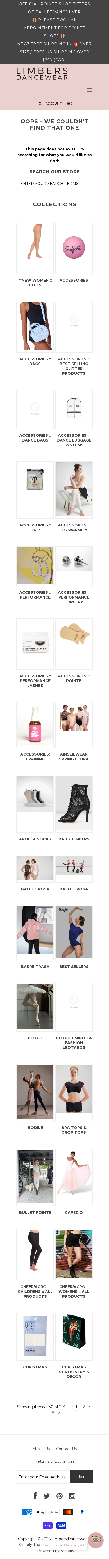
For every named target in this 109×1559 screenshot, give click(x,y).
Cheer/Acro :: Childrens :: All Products (35, 1291)
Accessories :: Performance (35, 595)
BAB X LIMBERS (73, 839)
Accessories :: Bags (35, 361)
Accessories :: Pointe (74, 678)
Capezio (74, 1212)
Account (54, 103)
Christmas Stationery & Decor (74, 1372)
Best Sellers (74, 966)
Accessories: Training (35, 756)
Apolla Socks (35, 839)
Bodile (35, 1127)
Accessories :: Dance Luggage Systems (74, 440)
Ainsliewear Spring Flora (74, 756)
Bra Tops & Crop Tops (74, 1130)
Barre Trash (35, 966)
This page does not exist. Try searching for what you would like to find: (54, 155)
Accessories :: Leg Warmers (74, 527)
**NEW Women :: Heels (35, 282)
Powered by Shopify (55, 1550)
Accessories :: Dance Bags (35, 438)
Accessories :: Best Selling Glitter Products (74, 366)
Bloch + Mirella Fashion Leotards (74, 1043)
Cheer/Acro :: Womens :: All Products (73, 1291)
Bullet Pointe (35, 1212)
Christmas (35, 1367)
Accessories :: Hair (35, 527)
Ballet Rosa (35, 889)
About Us (41, 1448)
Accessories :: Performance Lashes (35, 681)
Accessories (74, 280)
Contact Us (66, 1448)
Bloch (35, 1038)
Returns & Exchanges (55, 1461)
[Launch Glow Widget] (96, 1540)
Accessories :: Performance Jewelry (74, 597)
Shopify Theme (33, 1544)
